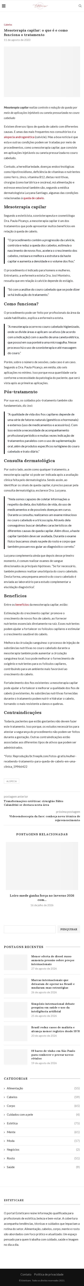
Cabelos (8, 24)
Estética (43, 1123)
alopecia (11, 781)
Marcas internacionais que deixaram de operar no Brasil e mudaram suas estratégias (53, 983)
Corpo (43, 1105)
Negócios (43, 1149)
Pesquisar (68, 929)
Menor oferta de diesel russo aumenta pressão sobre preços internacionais (52, 960)
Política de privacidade (48, 1274)
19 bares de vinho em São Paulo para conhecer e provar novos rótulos (53, 1054)
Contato (26, 1274)
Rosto (43, 1158)
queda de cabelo (33, 198)
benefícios (22, 604)
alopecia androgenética (19, 137)
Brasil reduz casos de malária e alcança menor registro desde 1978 (55, 1029)
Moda (43, 1140)
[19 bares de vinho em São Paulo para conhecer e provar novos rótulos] (15, 1057)
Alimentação (43, 1088)
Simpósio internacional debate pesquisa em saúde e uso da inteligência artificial (53, 1007)
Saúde (43, 1167)
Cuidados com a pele (43, 1114)
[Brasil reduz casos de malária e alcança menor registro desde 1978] (15, 1033)
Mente (43, 1132)
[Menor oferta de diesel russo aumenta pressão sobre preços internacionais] (15, 962)
